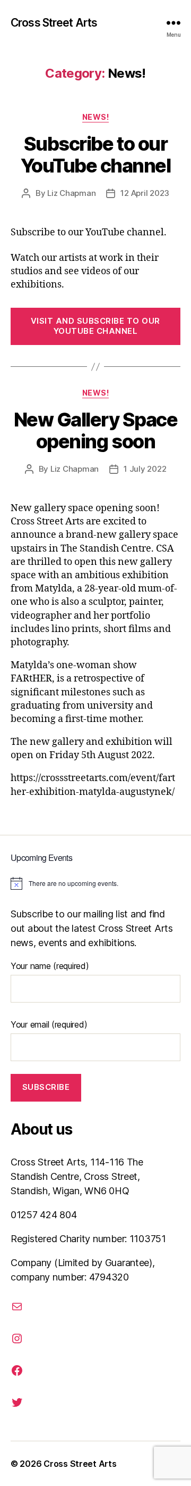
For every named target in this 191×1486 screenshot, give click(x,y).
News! (95, 116)
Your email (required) (49, 1024)
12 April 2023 (144, 193)
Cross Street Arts (54, 22)
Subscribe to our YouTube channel (96, 154)
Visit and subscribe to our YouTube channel (95, 326)
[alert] (95, 883)
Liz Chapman (71, 193)
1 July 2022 (145, 469)
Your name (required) (50, 965)
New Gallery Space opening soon (96, 430)
